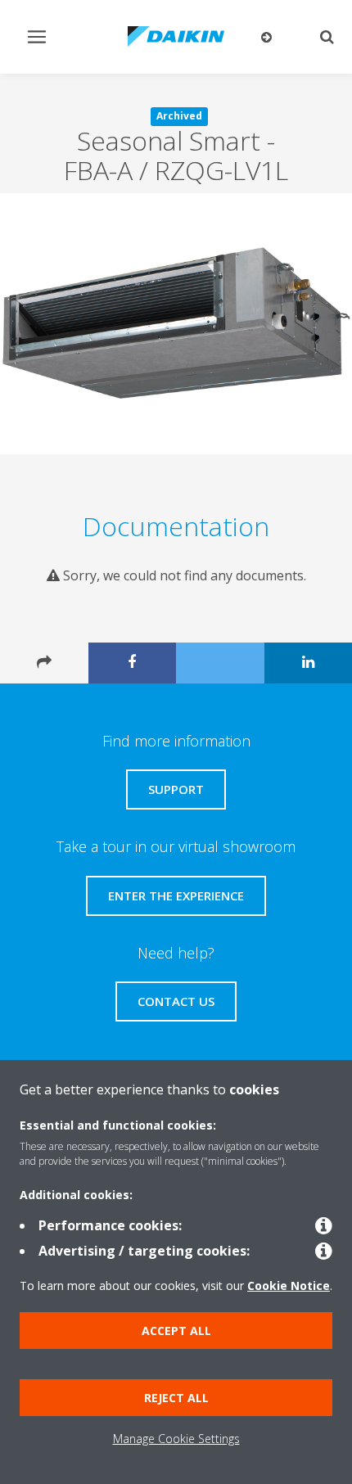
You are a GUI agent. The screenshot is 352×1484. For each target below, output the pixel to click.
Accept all (176, 1330)
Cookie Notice (288, 1285)
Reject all (176, 1397)
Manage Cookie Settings (176, 1438)
